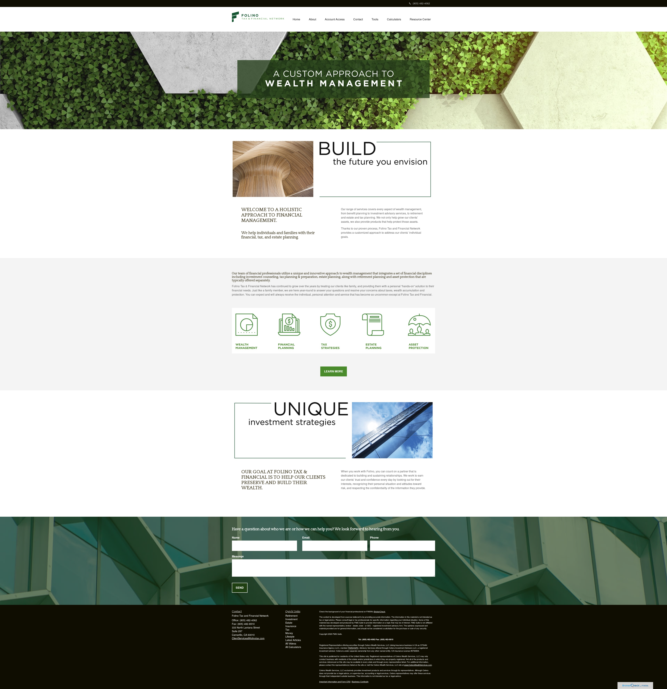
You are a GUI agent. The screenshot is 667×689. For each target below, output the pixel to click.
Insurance (290, 626)
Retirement (291, 615)
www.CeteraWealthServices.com (418, 664)
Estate (288, 622)
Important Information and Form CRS (334, 681)
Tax (287, 629)
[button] (312, 19)
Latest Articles (293, 640)
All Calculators (293, 647)
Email (306, 537)
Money (289, 633)
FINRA (351, 647)
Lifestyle (289, 636)
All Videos (290, 643)
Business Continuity (360, 681)
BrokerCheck (379, 611)
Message (238, 556)
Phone (374, 537)
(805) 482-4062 (421, 3)
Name (236, 537)
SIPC (356, 647)
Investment (291, 619)
